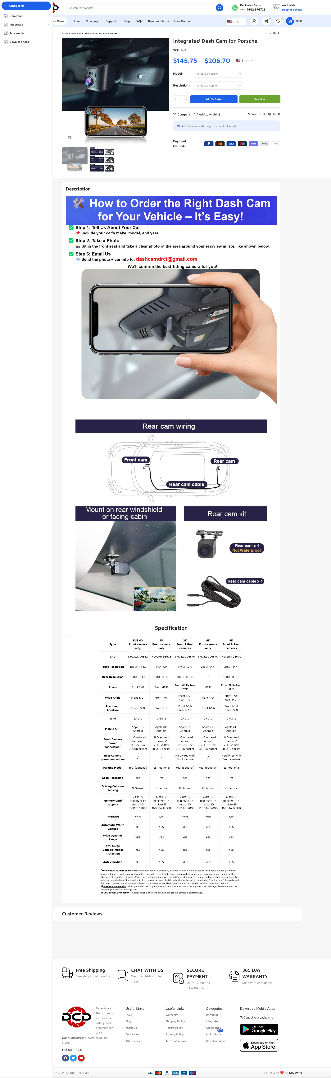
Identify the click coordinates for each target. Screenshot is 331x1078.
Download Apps (215, 1041)
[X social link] (264, 114)
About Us (131, 1027)
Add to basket (214, 99)
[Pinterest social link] (269, 114)
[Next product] (278, 33)
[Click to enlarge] (70, 137)
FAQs (128, 1014)
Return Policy (174, 1027)
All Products (214, 1033)
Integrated (212, 1021)
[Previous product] (271, 33)
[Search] (219, 7)
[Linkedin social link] (274, 114)
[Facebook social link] (260, 114)
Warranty (172, 1014)
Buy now (259, 99)
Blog (128, 1021)
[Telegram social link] (279, 114)
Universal (212, 1014)
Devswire (295, 1072)
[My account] (254, 21)
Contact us (132, 1034)
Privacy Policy (175, 1034)
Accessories (213, 1027)
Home (65, 33)
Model (177, 73)
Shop (73, 33)
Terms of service (176, 1041)
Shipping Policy (175, 1021)
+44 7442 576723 (252, 9)
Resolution (180, 85)
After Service (133, 1041)
